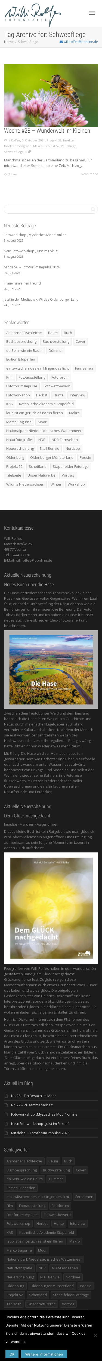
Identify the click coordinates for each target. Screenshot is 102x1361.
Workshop (76, 484)
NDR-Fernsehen (65, 439)
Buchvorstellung (56, 341)
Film (9, 377)
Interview (77, 395)
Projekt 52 (54, 140)
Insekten (69, 140)
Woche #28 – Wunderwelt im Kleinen (47, 130)
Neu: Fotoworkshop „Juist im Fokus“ (40, 1123)
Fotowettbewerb (57, 386)
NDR (41, 439)
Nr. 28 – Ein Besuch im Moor (33, 1095)
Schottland (38, 466)
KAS (9, 403)
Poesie (85, 457)
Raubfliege (68, 146)
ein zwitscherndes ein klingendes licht (37, 368)
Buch (68, 332)
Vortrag (68, 475)
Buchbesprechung (21, 341)
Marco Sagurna (19, 421)
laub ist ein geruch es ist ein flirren (34, 412)
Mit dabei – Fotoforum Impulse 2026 (40, 1132)
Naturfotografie (19, 439)
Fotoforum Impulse (21, 386)
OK (12, 1354)
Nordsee (73, 448)
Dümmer (56, 350)
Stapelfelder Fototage (71, 466)
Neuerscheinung (20, 448)
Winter (56, 484)
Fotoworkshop (18, 395)
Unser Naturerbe (41, 475)
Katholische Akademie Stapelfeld (46, 403)
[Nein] (95, 1335)
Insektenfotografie (18, 146)
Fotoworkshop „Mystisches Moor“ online (44, 1114)
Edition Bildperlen (20, 359)
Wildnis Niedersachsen (25, 484)
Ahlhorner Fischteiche (24, 332)
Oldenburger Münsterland (51, 457)
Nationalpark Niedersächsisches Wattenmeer (44, 430)
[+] (51, 95)
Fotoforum (60, 377)
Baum (53, 332)
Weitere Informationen (44, 1354)
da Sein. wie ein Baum (24, 350)
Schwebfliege (14, 152)
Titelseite (13, 475)
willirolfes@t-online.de (80, 41)
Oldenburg (15, 457)
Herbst (41, 395)
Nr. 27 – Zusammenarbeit (31, 1104)
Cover (80, 341)
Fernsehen (84, 368)
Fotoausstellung (32, 377)
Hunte (59, 395)
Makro (38, 146)
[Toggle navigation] (92, 13)
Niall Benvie (49, 448)
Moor (42, 421)
